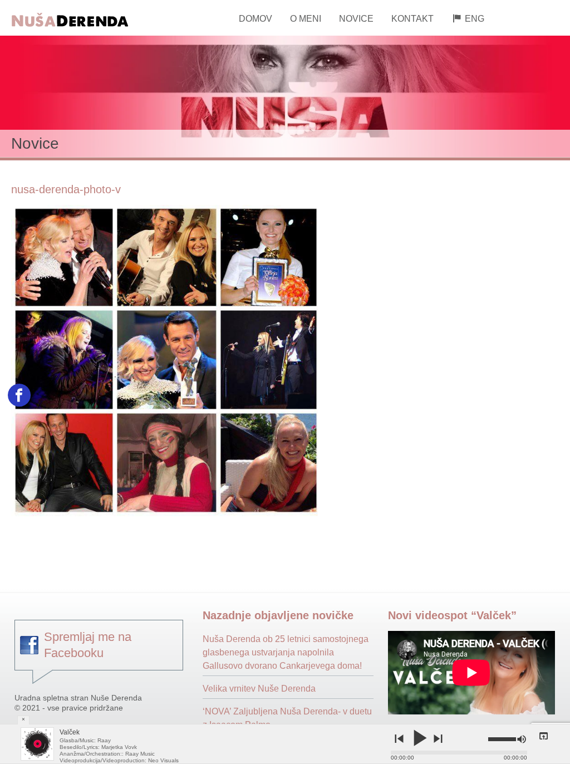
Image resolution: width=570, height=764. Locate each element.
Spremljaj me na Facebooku (87, 645)
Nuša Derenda (86, 18)
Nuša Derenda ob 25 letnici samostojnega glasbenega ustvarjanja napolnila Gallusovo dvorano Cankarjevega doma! (285, 652)
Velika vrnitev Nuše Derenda (259, 688)
